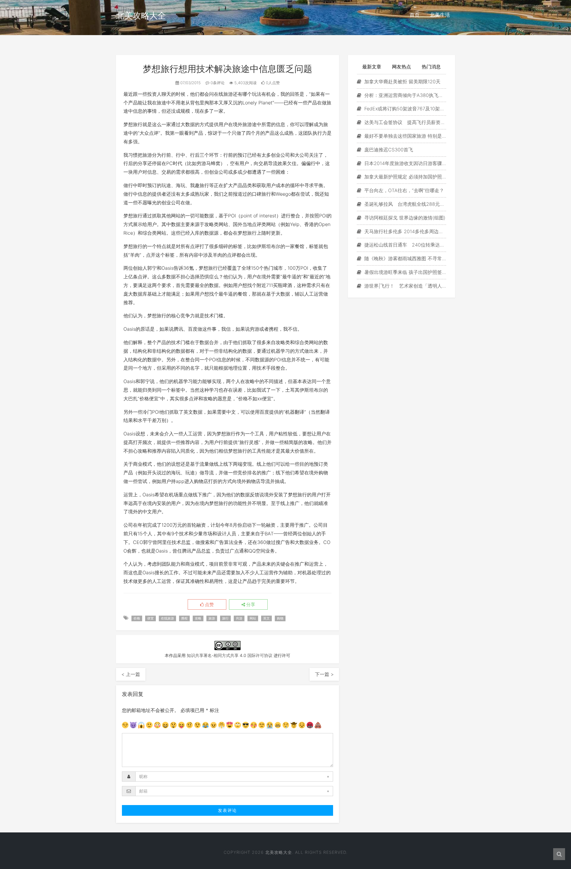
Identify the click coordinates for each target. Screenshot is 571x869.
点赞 (209, 604)
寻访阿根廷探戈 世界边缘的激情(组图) (404, 218)
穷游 (239, 618)
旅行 (225, 618)
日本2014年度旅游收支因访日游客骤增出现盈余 (404, 163)
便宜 (150, 618)
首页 (415, 15)
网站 (253, 618)
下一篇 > (324, 674)
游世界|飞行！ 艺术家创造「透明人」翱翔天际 (404, 286)
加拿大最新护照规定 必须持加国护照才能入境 (404, 177)
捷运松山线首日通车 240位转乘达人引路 (404, 245)
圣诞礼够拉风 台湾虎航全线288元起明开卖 (404, 204)
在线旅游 (167, 618)
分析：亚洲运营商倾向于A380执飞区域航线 (404, 95)
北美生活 (440, 15)
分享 (250, 604)
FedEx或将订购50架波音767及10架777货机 (404, 109)
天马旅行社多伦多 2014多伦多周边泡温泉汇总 (404, 231)
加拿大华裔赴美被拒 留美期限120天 (401, 81)
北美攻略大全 (141, 15)
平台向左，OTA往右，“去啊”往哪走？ (403, 190)
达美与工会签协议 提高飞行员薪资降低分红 (404, 122)
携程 (184, 618)
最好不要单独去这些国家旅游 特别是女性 (404, 136)
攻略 (198, 618)
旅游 (211, 618)
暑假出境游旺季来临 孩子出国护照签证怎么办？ (404, 272)
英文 (266, 618)
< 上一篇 (130, 674)
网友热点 (401, 67)
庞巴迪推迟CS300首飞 (388, 150)
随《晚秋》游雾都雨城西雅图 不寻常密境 (404, 258)
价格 (137, 618)
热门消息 (431, 67)
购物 (280, 618)
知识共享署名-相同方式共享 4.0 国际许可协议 (229, 655)
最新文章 (371, 67)
